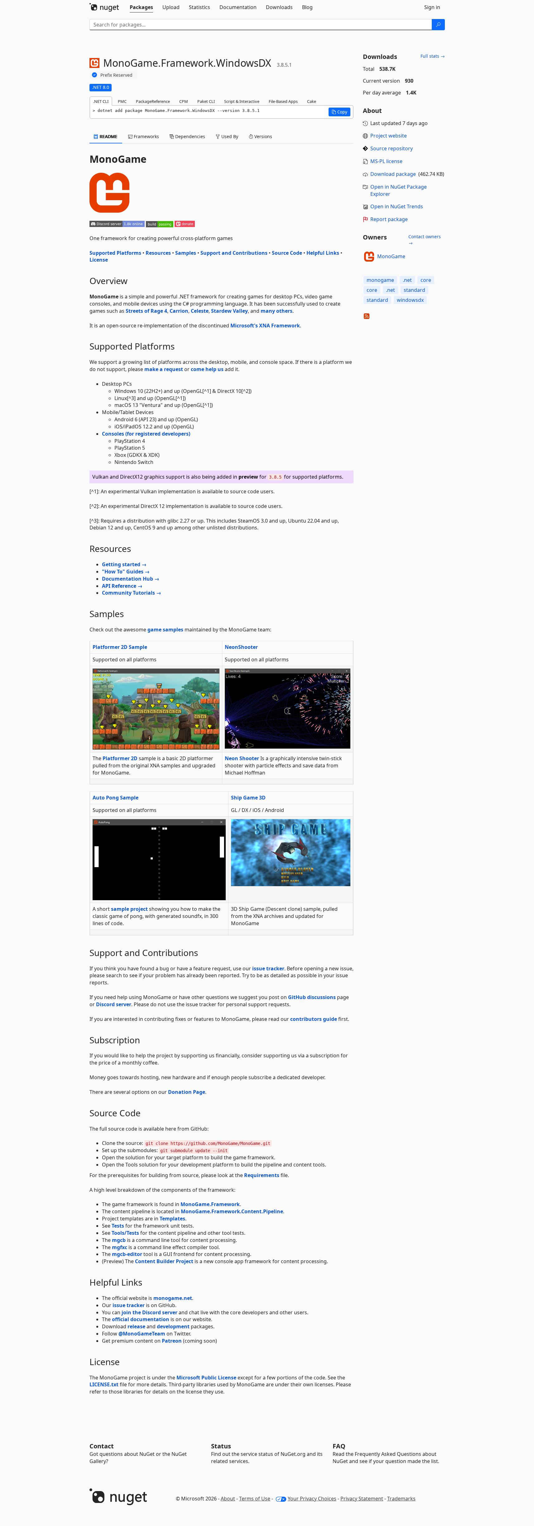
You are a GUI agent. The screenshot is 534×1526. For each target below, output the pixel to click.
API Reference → (122, 585)
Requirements (261, 1175)
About (228, 1498)
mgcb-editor (127, 1254)
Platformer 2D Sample (120, 647)
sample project (129, 908)
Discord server (113, 1004)
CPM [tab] (183, 101)
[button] (339, 112)
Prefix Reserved (116, 75)
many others (276, 310)
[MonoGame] (369, 256)
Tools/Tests (125, 1232)
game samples (165, 629)
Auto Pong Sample (115, 797)
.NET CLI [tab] (100, 101)
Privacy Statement (361, 1498)
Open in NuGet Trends (396, 206)
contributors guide (313, 1019)
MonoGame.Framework (210, 1204)
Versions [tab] (262, 136)
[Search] (438, 24)
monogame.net (172, 1298)
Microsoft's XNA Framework (265, 325)
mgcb (119, 1240)
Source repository (391, 148)
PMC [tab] (122, 101)
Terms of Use (254, 1498)
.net (407, 280)
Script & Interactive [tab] (241, 101)
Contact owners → (424, 240)
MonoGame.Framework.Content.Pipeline (232, 1211)
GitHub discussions (312, 997)
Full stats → (433, 56)
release (136, 1326)
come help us (207, 369)
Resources (158, 252)
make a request (163, 369)
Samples (185, 252)
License (98, 259)
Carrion (179, 310)
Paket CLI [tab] (206, 101)
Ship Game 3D (248, 797)
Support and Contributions (233, 252)
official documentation (140, 1319)
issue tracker (268, 968)
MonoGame (391, 256)
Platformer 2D (120, 758)
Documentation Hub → (130, 578)
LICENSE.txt (103, 1384)
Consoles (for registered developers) (146, 433)
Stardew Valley (229, 310)
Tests (118, 1225)
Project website (388, 135)
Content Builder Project (164, 1261)
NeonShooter (241, 647)
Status (221, 1446)
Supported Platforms (115, 252)
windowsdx (410, 300)
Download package (393, 174)
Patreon (172, 1340)
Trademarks (401, 1498)
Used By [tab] (229, 136)
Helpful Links (322, 252)
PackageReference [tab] (153, 101)
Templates (172, 1218)
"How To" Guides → (126, 571)
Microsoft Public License (206, 1377)
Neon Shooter (242, 758)
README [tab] (108, 136)
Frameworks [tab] (145, 136)
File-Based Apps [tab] (283, 101)
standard (414, 290)
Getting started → (124, 564)
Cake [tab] (311, 101)
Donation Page (186, 1092)
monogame (380, 280)
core (426, 280)
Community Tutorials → (131, 592)
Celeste (200, 310)
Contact (101, 1446)
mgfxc (119, 1247)
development (173, 1326)
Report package (389, 219)
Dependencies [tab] (189, 136)
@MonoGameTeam (141, 1333)
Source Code (287, 252)
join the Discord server (149, 1312)
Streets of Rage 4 (146, 310)
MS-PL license (386, 161)
